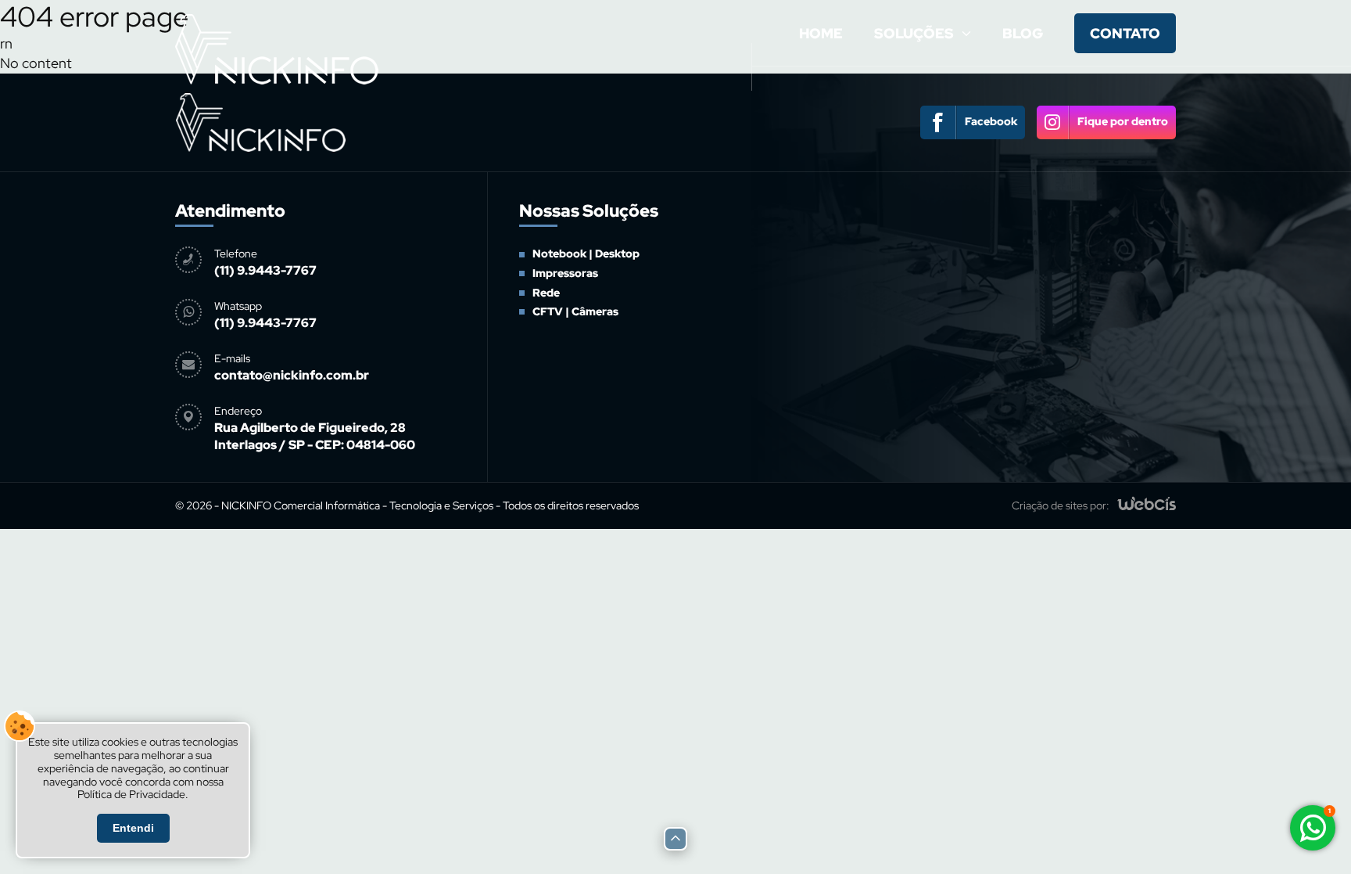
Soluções (914, 33)
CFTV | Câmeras (920, 207)
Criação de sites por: (1060, 505)
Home (821, 33)
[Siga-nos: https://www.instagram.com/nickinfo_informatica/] (1106, 122)
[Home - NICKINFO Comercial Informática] (276, 87)
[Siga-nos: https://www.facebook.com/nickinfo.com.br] (972, 122)
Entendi (133, 828)
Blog (1022, 33)
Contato (1125, 33)
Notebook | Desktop (586, 253)
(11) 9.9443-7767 (265, 270)
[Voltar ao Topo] (675, 839)
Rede (546, 293)
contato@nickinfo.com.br (291, 375)
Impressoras (565, 273)
